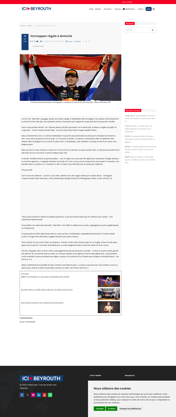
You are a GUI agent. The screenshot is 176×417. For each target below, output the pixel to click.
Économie (107, 9)
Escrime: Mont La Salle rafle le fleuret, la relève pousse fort (47, 289)
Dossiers (118, 9)
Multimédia (130, 9)
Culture (140, 9)
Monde (98, 9)
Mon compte (127, 2)
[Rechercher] (152, 30)
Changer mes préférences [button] (130, 409)
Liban (91, 9)
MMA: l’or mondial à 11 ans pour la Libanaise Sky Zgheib (45, 276)
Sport (149, 9)
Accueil (22, 25)
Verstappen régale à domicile (51, 36)
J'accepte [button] (99, 409)
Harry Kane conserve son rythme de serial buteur (42, 303)
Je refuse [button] (111, 409)
